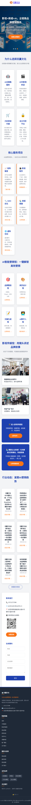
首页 (5, 6)
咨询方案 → (8, 220)
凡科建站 (5, 776)
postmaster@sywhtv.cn (9, 708)
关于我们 (18, 14)
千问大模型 (5, 779)
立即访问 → (15, 436)
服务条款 (4, 759)
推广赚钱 (11, 14)
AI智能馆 (10, 6)
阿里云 (11, 776)
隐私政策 (4, 756)
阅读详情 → (8, 514)
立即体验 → (8, 300)
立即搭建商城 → (15, 463)
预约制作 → (23, 331)
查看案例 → (23, 187)
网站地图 (4, 762)
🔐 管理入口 (15, 794)
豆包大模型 (18, 776)
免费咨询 (11, 634)
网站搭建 (25, 6)
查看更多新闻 (15, 587)
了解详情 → (8, 189)
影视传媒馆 (17, 6)
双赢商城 (26, 10)
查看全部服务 (15, 37)
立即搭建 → (23, 220)
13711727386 (6, 705)
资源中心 (13, 10)
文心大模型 (13, 779)
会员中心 (19, 10)
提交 (15, 678)
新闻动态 (5, 10)
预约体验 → (8, 250)
